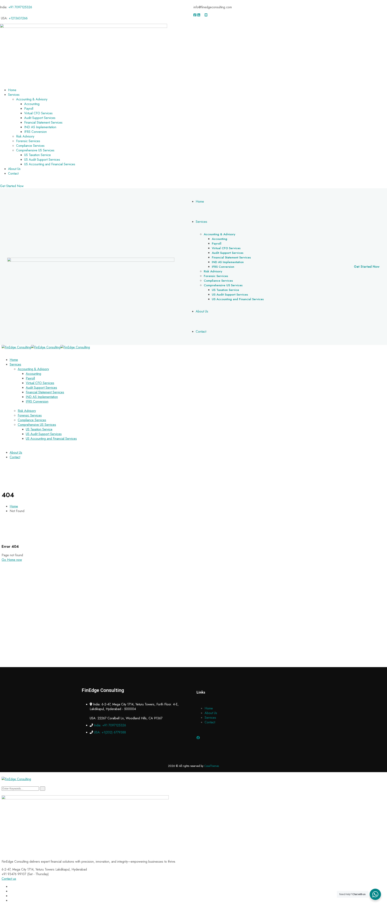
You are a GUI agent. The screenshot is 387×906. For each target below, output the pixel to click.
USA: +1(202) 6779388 (110, 732)
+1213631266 (18, 18)
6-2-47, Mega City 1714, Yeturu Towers (28, 869)
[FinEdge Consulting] (16, 347)
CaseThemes (211, 766)
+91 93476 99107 (14, 874)
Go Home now (12, 559)
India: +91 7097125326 (110, 725)
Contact (210, 722)
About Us (211, 713)
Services (210, 717)
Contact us (9, 878)
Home (14, 506)
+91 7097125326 (20, 7)
